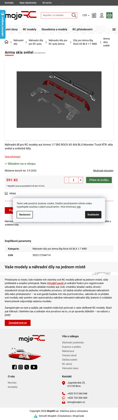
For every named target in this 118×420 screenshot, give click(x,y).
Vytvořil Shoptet (47, 415)
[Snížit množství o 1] (66, 180)
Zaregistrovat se (18, 322)
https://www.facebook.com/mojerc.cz (14, 367)
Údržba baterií (69, 359)
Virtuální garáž (55, 283)
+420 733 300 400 (77, 397)
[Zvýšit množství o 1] (80, 180)
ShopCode (78, 415)
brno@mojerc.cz (76, 402)
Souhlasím (93, 214)
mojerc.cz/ (20, 367)
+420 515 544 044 (77, 393)
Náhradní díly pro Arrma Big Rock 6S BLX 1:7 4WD (60, 248)
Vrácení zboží (69, 355)
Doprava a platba (71, 346)
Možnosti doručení (103, 170)
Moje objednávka (28, 3)
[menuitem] (11, 29)
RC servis (47, 3)
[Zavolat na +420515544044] (107, 3)
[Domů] (6, 42)
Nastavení (24, 214)
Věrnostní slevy (70, 368)
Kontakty (9, 3)
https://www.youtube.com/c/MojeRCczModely (34, 367)
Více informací (12, 156)
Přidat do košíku (99, 180)
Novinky (12, 382)
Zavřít (22, 193)
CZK (85, 15)
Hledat (74, 15)
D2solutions (64, 415)
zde (79, 206)
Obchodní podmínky (73, 342)
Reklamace (68, 351)
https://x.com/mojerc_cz (26, 367)
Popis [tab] (12, 210)
